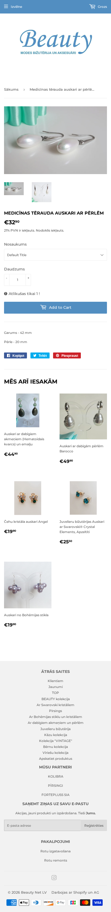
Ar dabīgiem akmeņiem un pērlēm (56, 723)
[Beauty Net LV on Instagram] (54, 879)
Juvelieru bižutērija (55, 729)
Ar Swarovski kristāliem (55, 705)
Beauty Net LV (34, 892)
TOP (55, 693)
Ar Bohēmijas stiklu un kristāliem (55, 717)
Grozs (102, 7)
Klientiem (55, 681)
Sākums (11, 89)
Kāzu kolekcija (55, 735)
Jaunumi (55, 687)
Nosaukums (15, 244)
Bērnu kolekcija (55, 747)
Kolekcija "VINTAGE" (55, 741)
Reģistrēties (93, 825)
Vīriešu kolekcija (55, 753)
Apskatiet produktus (55, 759)
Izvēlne (16, 7)
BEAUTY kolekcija (55, 699)
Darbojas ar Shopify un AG (75, 892)
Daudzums (14, 269)
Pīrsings (55, 711)
